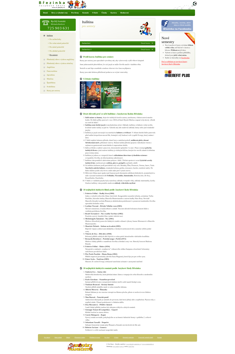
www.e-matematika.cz (148, 344)
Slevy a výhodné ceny (59, 13)
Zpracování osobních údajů (145, 337)
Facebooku (185, 58)
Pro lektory (47, 337)
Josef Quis (131, 346)
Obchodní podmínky (128, 337)
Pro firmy (75, 13)
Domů (45, 13)
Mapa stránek (58, 337)
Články (104, 13)
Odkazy (68, 337)
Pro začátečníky (55, 39)
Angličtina (51, 67)
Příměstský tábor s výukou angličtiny (60, 59)
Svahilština (51, 87)
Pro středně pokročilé (57, 51)
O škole (95, 13)
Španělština (51, 83)
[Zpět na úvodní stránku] (117, 5)
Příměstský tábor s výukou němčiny (60, 63)
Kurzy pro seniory (53, 91)
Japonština (51, 75)
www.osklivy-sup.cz (118, 346)
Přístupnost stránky (80, 337)
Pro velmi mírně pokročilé (59, 43)
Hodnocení (124, 13)
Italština (50, 35)
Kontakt (85, 13)
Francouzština (52, 71)
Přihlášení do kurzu (94, 337)
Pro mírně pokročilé (57, 47)
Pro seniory (54, 55)
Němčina (50, 79)
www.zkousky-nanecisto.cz (133, 344)
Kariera (114, 13)
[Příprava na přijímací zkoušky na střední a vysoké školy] (80, 348)
